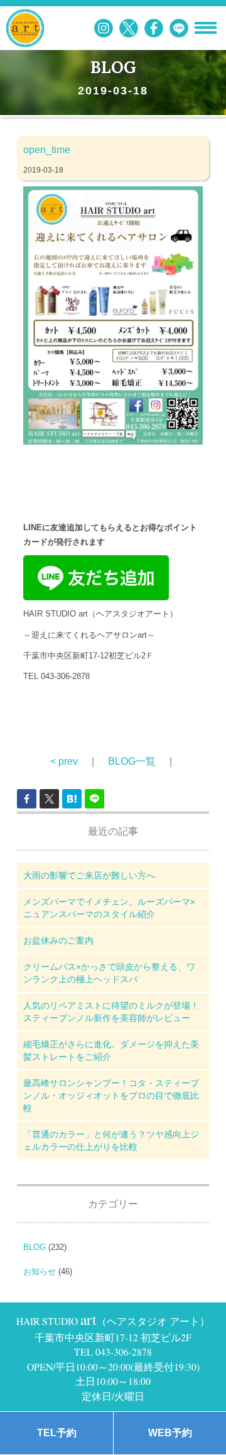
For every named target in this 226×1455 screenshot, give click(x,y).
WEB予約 (170, 1432)
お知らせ (39, 1271)
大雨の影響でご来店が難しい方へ (89, 875)
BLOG (34, 1247)
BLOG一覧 (132, 761)
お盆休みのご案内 (58, 940)
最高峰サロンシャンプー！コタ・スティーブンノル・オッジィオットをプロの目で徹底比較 (111, 1095)
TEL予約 (57, 1432)
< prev (64, 761)
